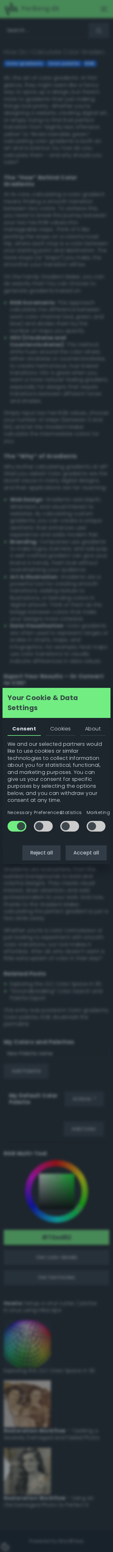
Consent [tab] (24, 728)
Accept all (86, 852)
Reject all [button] (41, 852)
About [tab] (93, 728)
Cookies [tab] (60, 728)
